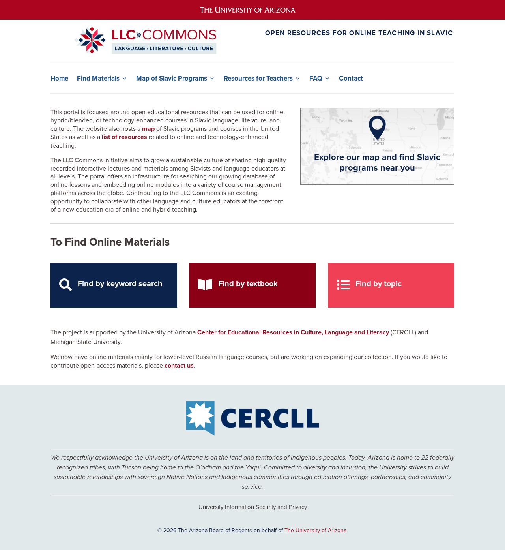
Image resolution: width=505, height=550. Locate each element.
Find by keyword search (120, 283)
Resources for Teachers (258, 78)
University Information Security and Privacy (252, 507)
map (148, 128)
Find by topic (378, 283)
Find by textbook (248, 283)
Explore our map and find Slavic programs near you (377, 161)
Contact (351, 78)
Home (59, 78)
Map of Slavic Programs (171, 78)
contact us (179, 365)
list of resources (124, 136)
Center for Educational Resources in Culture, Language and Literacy (293, 332)
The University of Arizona (315, 530)
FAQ (315, 78)
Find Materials (98, 78)
